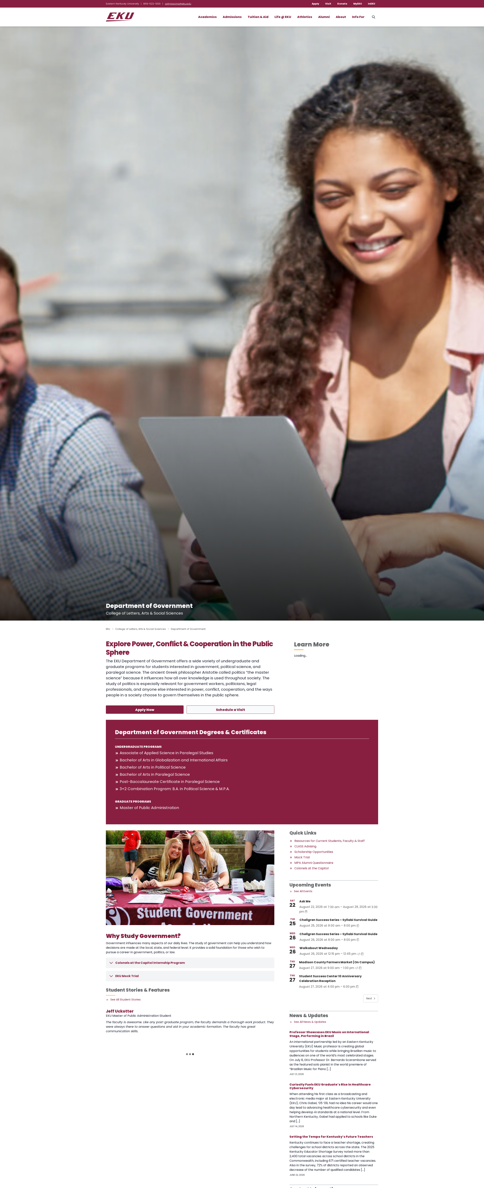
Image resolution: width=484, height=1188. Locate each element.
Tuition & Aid (258, 17)
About (341, 17)
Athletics (304, 17)
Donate (342, 3)
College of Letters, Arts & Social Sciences (140, 629)
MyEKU (357, 3)
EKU (108, 629)
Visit (328, 3)
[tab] (187, 1054)
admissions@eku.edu (178, 3)
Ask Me (304, 901)
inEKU (371, 3)
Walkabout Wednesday (318, 948)
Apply (315, 3)
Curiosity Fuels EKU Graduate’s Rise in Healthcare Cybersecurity (330, 1086)
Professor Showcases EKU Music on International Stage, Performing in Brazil (329, 1034)
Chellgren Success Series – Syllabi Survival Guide (338, 920)
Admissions (232, 17)
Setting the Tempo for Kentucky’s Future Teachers (331, 1136)
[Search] (373, 17)
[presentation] (127, 1029)
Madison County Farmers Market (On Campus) (337, 962)
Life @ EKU (283, 17)
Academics (207, 17)
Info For (358, 17)
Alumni (324, 17)
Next (369, 998)
